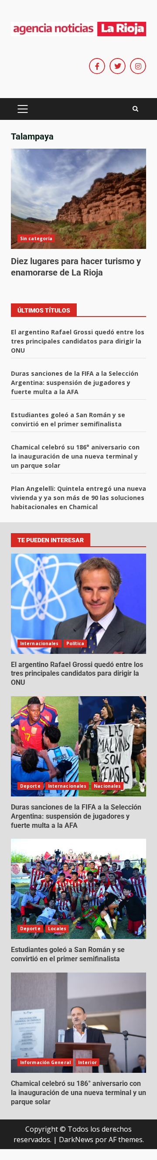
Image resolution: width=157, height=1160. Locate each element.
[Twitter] (117, 66)
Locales (57, 928)
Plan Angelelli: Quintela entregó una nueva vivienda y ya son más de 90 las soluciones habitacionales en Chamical (78, 497)
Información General (45, 1062)
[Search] (135, 109)
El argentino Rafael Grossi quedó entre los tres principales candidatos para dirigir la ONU (77, 341)
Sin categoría (36, 238)
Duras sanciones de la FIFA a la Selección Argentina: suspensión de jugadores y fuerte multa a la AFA (74, 382)
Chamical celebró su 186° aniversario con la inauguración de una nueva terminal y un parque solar (75, 456)
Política (75, 643)
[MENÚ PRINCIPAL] (22, 109)
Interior (87, 1062)
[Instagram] (138, 66)
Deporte (30, 786)
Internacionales (39, 643)
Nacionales (107, 786)
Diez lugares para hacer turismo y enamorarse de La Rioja (78, 199)
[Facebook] (97, 66)
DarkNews (76, 1139)
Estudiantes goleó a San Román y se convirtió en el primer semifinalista (78, 889)
